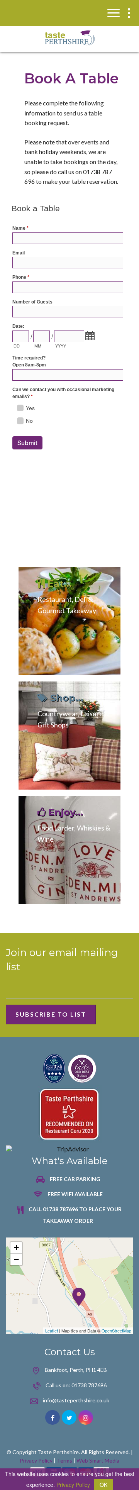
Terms (64, 1460)
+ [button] (16, 1248)
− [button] (16, 1259)
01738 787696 (89, 1385)
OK (103, 1484)
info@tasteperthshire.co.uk (76, 1400)
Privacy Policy (36, 1460)
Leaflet (51, 1330)
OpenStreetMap (116, 1330)
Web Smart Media (97, 1460)
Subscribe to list (50, 1014)
